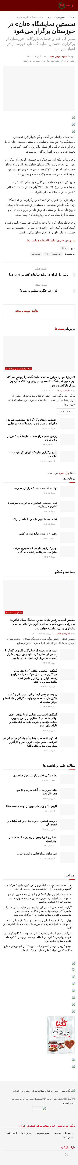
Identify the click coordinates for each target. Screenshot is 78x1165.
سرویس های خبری (56, 17)
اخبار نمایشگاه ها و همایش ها (29, 17)
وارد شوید (63, 472)
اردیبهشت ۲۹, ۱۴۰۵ (47, 461)
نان (46, 254)
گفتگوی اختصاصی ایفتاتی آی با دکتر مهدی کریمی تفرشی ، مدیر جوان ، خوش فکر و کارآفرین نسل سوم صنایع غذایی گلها (30, 742)
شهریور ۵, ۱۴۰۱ (48, 798)
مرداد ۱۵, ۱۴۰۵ (49, 493)
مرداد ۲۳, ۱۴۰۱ (49, 707)
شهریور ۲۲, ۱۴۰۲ (48, 780)
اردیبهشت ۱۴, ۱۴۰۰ (47, 858)
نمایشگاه (36, 254)
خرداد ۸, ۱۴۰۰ (49, 846)
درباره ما (69, 1133)
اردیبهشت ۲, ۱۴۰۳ (47, 687)
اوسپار (66, 1103)
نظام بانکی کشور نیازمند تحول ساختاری (35, 775)
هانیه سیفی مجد (58, 56)
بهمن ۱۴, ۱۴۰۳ (49, 663)
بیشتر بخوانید (66, 411)
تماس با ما (26, 1133)
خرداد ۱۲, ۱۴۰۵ (49, 445)
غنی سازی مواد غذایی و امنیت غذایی (36, 853)
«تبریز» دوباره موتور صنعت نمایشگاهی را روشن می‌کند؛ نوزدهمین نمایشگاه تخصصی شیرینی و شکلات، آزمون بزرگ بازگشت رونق (40, 381)
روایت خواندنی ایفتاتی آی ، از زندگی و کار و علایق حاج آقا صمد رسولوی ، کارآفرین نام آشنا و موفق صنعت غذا (30, 698)
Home (72, 17)
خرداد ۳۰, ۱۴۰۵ (49, 428)
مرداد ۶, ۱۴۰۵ (49, 511)
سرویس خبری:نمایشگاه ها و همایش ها (51, 240)
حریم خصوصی (42, 1133)
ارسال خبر (12, 1133)
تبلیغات (57, 1133)
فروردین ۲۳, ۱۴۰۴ (45, 633)
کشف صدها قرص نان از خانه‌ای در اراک (35, 519)
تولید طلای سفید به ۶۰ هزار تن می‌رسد (35, 488)
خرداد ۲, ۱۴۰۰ (49, 750)
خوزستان (56, 254)
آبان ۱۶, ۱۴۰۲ (34, 56)
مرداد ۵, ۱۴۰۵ (49, 539)
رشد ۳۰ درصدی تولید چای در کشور (37, 533)
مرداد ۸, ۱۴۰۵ (49, 557)
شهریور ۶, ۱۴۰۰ (48, 730)
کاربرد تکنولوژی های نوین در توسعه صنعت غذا (31, 806)
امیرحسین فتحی (63, 633)
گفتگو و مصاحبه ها (13, 612)
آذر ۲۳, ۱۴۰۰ (50, 811)
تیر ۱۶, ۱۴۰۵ (48, 390)
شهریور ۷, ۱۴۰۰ (48, 829)
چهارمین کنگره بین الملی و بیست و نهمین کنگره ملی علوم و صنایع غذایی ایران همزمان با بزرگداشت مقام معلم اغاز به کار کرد (37, 924)
